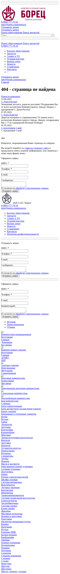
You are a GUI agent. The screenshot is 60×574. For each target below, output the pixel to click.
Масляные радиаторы (12, 513)
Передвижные (8, 368)
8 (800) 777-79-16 (9, 22)
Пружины (6, 550)
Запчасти (11, 53)
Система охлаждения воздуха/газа (18, 498)
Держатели (6, 424)
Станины (5, 403)
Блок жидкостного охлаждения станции (21, 409)
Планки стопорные (10, 542)
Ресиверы (6, 453)
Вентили (5, 440)
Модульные (7, 370)
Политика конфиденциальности (23, 234)
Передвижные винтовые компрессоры (20, 388)
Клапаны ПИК (8, 532)
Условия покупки (15, 59)
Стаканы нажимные (11, 555)
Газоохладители (9, 500)
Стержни (5, 558)
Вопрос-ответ (14, 61)
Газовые (5, 339)
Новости (11, 64)
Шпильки (6, 435)
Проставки (6, 519)
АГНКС (5, 357)
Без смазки (6, 345)
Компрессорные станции (13, 350)
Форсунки (6, 563)
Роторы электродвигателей (14, 477)
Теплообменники (9, 503)
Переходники (8, 450)
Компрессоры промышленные (16, 334)
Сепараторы (7, 456)
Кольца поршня (9, 534)
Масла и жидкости (10, 464)
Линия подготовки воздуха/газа (17, 437)
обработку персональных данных (32, 188)
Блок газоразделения (11, 406)
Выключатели (8, 485)
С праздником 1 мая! (11, 128)
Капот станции (8, 411)
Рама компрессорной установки (17, 466)
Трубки (4, 458)
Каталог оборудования (18, 51)
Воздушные (7, 337)
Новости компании (10, 96)
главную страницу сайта (36, 148)
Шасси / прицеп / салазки (13, 571)
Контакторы (7, 490)
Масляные (6, 383)
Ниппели (5, 445)
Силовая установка (10, 469)
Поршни (5, 548)
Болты (4, 416)
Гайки (4, 422)
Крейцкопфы (7, 537)
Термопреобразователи (12, 495)
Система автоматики (11, 482)
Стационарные (8, 373)
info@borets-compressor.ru (13, 24)
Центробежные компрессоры (15, 398)
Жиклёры (6, 511)
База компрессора (9, 401)
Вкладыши (6, 527)
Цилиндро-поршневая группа (16, 521)
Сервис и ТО (13, 56)
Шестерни (6, 569)
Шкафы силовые (9, 479)
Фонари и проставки (11, 516)
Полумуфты (7, 471)
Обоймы (5, 540)
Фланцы (5, 461)
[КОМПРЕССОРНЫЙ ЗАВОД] (26, 20)
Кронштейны (7, 432)
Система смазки (9, 506)
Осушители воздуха (11, 448)
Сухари (5, 561)
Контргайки (7, 429)
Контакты (12, 69)
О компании (13, 66)
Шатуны (5, 566)
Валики (5, 524)
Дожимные (6, 342)
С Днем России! (9, 101)
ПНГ (3, 360)
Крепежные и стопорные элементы (18, 414)
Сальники (6, 553)
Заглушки (6, 427)
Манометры (7, 492)
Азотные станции (10, 365)
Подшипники (8, 545)
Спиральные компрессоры (14, 393)
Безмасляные (7, 381)
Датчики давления (10, 487)
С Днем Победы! (9, 115)
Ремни (4, 474)
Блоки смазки (8, 508)
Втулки (4, 419)
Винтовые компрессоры (13, 378)
